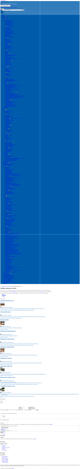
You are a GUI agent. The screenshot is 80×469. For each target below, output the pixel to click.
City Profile (6, 197)
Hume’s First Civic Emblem (9, 202)
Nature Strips (7, 182)
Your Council (4, 195)
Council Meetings (6, 214)
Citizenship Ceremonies (8, 199)
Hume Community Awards (8, 268)
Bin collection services (8, 30)
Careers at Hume (6, 203)
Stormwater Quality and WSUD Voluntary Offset (11, 175)
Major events (7, 115)
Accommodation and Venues (9, 139)
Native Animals (7, 47)
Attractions (6, 136)
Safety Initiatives (7, 54)
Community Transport (8, 90)
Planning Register (7, 168)
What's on (6, 77)
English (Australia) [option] (9, 7)
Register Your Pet (7, 45)
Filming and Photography (8, 201)
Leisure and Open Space (7, 125)
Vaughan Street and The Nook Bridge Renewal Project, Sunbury (13, 253)
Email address (2, 423)
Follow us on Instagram (8, 135)
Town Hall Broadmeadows (13, 291)
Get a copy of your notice (8, 23)
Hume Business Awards (8, 151)
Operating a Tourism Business (9, 146)
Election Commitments (8, 231)
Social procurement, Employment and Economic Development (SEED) (14, 158)
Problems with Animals (8, 48)
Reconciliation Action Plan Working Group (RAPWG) (12, 94)
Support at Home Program (8, 84)
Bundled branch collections (8, 32)
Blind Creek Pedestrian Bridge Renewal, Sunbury (11, 252)
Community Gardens (8, 122)
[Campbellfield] (21, 409)
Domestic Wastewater (8, 34)
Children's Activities (8, 137)
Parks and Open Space (8, 127)
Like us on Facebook (5, 456)
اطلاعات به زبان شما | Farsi (7, 279)
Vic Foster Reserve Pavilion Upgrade (10, 237)
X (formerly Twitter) (4, 457)
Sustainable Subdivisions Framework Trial (10, 189)
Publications (7, 112)
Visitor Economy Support (8, 148)
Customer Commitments (8, 213)
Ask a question (4, 295)
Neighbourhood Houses (8, 123)
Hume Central (7, 235)
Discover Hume (6, 134)
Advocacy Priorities (8, 228)
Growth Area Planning (8, 191)
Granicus (12, 468)
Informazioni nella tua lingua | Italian (8, 278)
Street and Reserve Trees (8, 42)
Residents (3, 16)
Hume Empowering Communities (9, 258)
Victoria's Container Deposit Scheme (10, 37)
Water (6, 43)
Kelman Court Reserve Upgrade (9, 251)
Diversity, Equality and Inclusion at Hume (10, 210)
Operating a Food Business (8, 143)
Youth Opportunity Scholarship (9, 267)
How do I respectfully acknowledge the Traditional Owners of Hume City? (15, 95)
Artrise (4, 132)
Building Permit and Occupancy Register (10, 183)
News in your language (8, 113)
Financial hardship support (8, 21)
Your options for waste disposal (9, 31)
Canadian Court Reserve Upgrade (9, 243)
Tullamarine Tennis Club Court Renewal (10, 236)
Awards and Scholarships (8, 81)
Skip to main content (3, 0)
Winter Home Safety (8, 59)
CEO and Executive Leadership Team (10, 219)
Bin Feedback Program (8, 36)
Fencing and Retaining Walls (9, 180)
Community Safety (6, 53)
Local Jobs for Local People (7, 157)
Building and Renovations (7, 176)
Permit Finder (7, 52)
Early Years (6, 68)
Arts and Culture (6, 128)
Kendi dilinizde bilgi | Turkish (8, 275)
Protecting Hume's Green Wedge (9, 41)
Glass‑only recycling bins (8, 35)
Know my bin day (7, 28)
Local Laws (6, 51)
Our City (5, 196)
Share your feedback (8, 212)
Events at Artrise (7, 133)
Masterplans (6, 255)
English (5, 283)
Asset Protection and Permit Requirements (10, 179)
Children (5, 67)
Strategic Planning (6, 190)
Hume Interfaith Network (8, 101)
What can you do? (7, 229)
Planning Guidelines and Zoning (9, 169)
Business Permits (6, 152)
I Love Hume (7, 200)
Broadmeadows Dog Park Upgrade (10, 239)
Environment (5, 38)
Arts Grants (6, 264)
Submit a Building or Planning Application (9, 163)
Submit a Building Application (9, 178)
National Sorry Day (7, 99)
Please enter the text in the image (5, 430)
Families (5, 82)
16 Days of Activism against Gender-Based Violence (12, 58)
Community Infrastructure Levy (9, 181)
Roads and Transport (8, 61)
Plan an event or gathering (8, 116)
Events (4, 114)
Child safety (3, 448)
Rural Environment (7, 40)
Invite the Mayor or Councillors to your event (11, 271)
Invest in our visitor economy (9, 155)
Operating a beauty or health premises (10, 144)
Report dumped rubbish (8, 27)
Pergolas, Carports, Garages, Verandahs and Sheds (12, 185)
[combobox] (5, 5)
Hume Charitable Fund (8, 262)
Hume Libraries (7, 121)
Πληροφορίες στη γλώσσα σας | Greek (9, 277)
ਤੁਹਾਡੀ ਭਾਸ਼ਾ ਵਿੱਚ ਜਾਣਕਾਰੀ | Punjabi (8, 276)
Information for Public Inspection (9, 220)
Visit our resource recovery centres (9, 33)
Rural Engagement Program (9, 266)
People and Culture (7, 206)
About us (6, 78)
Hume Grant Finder (7, 259)
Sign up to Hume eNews (5, 462)
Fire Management (7, 57)
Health (4, 72)
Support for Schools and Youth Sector (10, 80)
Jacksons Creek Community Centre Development (11, 256)
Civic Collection (7, 131)
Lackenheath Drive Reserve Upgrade (10, 247)
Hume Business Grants (8, 150)
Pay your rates (7, 19)
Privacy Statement (7, 222)
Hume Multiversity (6, 161)
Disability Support (6, 107)
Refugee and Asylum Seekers (9, 102)
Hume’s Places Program (8, 246)
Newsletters (6, 111)
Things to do (5, 286)
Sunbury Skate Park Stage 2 (9, 248)
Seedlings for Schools (8, 265)
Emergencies (7, 56)
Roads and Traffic (7, 63)
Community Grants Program (9, 260)
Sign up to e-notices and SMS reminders (10, 22)
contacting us (51, 424)
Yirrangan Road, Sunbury (8, 233)
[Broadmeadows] (21, 408)
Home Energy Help (7, 39)
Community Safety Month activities (10, 55)
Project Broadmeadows (8, 242)
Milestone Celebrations (8, 269)
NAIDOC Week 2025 (8, 98)
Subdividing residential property (8, 165)
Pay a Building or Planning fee (8, 164)
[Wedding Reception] (32, 407)
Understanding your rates (8, 20)
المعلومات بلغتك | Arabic (7, 274)
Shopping (6, 138)
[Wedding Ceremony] (32, 408)
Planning (5, 166)
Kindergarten (7, 69)
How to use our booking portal (9, 120)
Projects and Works (6, 232)
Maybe (4, 416)
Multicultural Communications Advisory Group (11, 106)
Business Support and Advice (9, 149)
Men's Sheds (7, 124)
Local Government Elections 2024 (9, 221)
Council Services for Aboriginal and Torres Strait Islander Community (14, 96)
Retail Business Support (8, 145)
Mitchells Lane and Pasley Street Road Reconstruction (12, 234)
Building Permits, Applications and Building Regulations (12, 177)
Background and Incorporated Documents (10, 193)
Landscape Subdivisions (8, 188)
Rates (4, 18)
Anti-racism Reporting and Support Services (11, 105)
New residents (5, 17)
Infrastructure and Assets (8, 207)
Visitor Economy (6, 154)
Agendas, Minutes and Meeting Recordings (11, 215)
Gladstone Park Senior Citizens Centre (10, 87)
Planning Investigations (8, 172)
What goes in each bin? (8, 29)
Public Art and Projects (8, 130)
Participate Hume (6, 272)
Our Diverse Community (7, 100)
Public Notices (7, 198)
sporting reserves (43, 291)
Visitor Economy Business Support (10, 156)
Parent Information (7, 70)
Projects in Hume (7, 254)
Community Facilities (10, 286)
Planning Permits (7, 167)
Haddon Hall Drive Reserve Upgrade (10, 241)
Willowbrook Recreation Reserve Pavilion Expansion (12, 238)
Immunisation (7, 73)
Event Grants (7, 117)
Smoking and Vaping (8, 75)
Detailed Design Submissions (9, 187)
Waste (4, 26)
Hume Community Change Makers (10, 104)
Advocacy (5, 226)
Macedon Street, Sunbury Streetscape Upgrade (11, 245)
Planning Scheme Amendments (9, 192)
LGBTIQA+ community (8, 103)
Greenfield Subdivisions (7, 186)
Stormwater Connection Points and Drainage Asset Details (13, 184)
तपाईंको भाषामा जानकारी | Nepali (8, 280)
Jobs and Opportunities (8, 204)
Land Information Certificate (9, 25)
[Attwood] (21, 407)
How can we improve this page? (4, 419)
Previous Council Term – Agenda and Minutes (11, 225)
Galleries (6, 129)
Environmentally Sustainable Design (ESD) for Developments (13, 174)
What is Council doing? (8, 230)
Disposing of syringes (8, 74)
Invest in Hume (6, 153)
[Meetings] (32, 409)
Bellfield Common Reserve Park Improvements (11, 250)
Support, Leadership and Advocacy (10, 79)
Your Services (4, 445)
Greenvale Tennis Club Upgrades (9, 240)
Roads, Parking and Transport (8, 60)
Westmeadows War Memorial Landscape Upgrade (12, 244)
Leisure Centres (7, 126)
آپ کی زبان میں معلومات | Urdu (8, 281)
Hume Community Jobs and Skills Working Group (12, 159)
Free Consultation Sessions (8, 92)
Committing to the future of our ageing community (12, 89)
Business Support (6, 147)
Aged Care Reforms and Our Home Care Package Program (13, 85)
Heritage (6, 194)
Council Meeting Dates (8, 216)
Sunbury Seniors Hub (8, 88)
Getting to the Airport (8, 64)
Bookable (3, 294)
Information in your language (6, 273)
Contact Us (5, 211)
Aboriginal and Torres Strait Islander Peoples (9, 93)
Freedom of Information (8, 223)
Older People (5, 83)
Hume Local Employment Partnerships (10, 160)
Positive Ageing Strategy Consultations (10, 86)
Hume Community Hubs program (9, 71)
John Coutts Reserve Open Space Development (11, 249)
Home (2, 286)
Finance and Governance (8, 209)
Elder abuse (6, 91)
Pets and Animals (6, 44)
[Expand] (5, 16)
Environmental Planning (8, 171)
